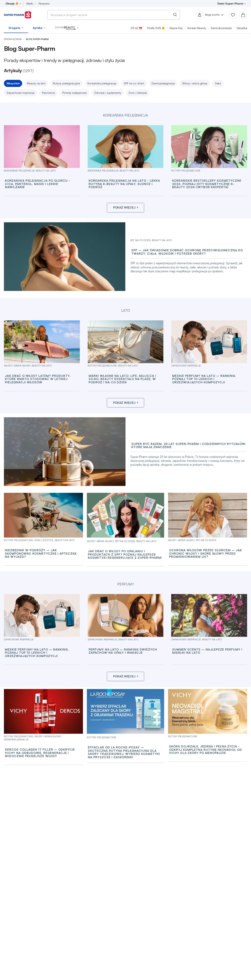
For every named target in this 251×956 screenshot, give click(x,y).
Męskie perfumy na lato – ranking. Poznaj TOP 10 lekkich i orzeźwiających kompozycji (204, 379)
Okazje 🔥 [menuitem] (12, 3)
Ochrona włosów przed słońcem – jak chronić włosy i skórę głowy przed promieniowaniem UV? (205, 554)
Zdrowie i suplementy (107, 92)
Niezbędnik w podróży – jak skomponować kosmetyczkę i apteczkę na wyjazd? (41, 554)
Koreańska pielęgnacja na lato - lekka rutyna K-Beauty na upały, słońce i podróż (124, 184)
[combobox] (113, 15)
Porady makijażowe (74, 92)
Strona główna (13, 39)
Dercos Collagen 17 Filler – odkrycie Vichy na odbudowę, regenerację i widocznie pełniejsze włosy (40, 753)
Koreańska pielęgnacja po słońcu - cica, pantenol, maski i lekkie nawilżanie (37, 184)
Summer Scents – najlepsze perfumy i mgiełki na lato (207, 651)
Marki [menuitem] (29, 3)
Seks (218, 83)
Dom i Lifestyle (138, 92)
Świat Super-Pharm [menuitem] (230, 3)
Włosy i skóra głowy (194, 83)
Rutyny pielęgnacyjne (66, 83)
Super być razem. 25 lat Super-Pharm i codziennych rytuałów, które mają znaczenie (188, 445)
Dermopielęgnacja (163, 83)
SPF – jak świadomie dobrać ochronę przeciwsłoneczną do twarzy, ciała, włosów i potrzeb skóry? (187, 252)
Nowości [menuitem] (44, 3)
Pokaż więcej (124, 207)
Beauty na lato (36, 83)
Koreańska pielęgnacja (101, 83)
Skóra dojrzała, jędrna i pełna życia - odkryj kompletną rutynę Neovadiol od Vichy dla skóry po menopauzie (205, 750)
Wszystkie (13, 83)
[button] (66, 28)
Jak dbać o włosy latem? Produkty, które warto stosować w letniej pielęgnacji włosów (37, 379)
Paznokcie (48, 92)
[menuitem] (16, 28)
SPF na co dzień (134, 83)
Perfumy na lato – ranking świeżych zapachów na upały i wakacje (123, 651)
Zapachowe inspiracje (20, 92)
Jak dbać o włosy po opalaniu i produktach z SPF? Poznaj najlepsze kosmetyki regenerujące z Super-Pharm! (125, 555)
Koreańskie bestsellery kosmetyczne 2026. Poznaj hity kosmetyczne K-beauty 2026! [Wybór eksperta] (206, 184)
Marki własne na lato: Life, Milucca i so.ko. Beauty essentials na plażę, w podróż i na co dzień (122, 379)
